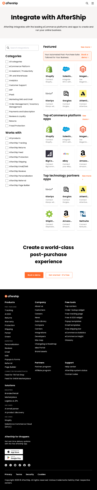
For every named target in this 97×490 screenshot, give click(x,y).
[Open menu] (93, 3)
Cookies (42, 474)
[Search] (87, 3)
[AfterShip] (10, 3)
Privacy (8, 474)
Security (30, 474)
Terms (19, 474)
